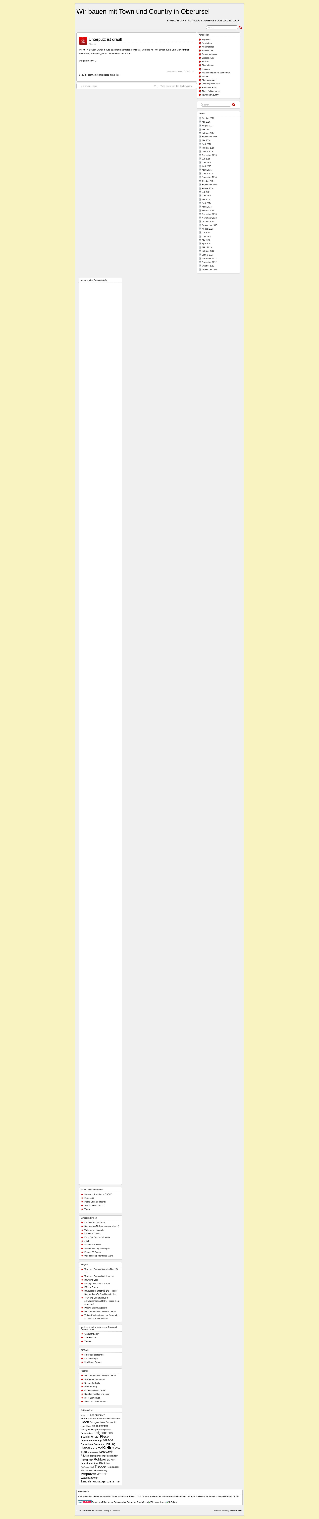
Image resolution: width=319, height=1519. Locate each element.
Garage (107, 1440)
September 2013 (209, 225)
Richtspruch (87, 1460)
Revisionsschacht (99, 1456)
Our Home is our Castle (95, 1390)
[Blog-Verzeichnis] (85, 1502)
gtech (86, 1241)
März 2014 (207, 207)
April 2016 (206, 144)
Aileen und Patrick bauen (95, 1401)
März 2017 (207, 129)
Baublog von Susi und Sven (96, 1394)
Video (87, 1209)
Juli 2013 (206, 232)
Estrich (85, 1436)
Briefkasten (114, 1418)
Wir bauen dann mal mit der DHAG (100, 1311)
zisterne (113, 1481)
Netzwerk (106, 1452)
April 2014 (206, 203)
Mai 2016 (206, 140)
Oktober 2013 (208, 221)
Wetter (101, 1474)
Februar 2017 (208, 133)
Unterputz (181, 71)
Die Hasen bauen (92, 1398)
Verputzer (190, 71)
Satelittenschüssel (90, 1463)
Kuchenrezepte (91, 1358)
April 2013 (206, 244)
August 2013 (207, 229)
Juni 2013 (206, 236)
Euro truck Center (92, 1234)
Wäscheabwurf (89, 1477)
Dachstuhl (111, 1422)
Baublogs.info (120, 1502)
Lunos (89, 1452)
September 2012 (209, 269)
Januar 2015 (207, 173)
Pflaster (85, 1455)
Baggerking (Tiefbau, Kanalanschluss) (101, 1226)
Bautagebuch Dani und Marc (97, 1283)
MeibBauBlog (90, 1387)
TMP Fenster (90, 1337)
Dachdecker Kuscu (93, 1245)
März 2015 (207, 170)
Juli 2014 (206, 192)
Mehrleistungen (209, 80)
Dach (85, 1422)
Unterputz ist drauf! (105, 39)
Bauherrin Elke (91, 1280)
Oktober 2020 (208, 118)
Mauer (95, 1452)
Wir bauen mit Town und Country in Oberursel (143, 11)
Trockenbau (112, 1467)
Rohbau (100, 1459)
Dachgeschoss (97, 1422)
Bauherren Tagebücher (137, 1502)
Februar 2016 (208, 148)
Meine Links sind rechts (95, 1202)
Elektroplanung (104, 1430)
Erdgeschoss (103, 1433)
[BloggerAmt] (156, 1502)
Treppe (87, 1341)
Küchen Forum (91, 1287)
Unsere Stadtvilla (92, 1383)
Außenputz (85, 1415)
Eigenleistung (208, 58)
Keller (108, 1447)
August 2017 (207, 126)
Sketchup (105, 1463)
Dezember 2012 (209, 258)
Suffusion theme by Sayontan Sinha (228, 1511)
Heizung (206, 69)
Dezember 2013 (209, 214)
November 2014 (209, 177)
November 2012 (209, 262)
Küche (205, 76)
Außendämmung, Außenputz (97, 1248)
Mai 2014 (206, 199)
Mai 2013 (206, 240)
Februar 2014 (208, 210)
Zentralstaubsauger (93, 1481)
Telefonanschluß (87, 1467)
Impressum (89, 1198)
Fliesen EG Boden (92, 1252)
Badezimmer (207, 50)
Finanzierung (208, 65)
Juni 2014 (206, 196)
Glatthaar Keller (91, 1334)
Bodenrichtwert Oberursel (94, 1418)
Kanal (85, 1448)
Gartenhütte (87, 1444)
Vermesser (87, 1470)
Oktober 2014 (208, 181)
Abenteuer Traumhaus (94, 1379)
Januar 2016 (207, 151)
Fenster (94, 1436)
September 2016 (209, 137)
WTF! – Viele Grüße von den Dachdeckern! (173, 86)
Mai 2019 (206, 122)
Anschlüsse (207, 43)
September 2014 (209, 185)
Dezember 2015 (209, 155)
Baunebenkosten (209, 54)
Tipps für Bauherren (211, 91)
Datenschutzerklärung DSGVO (98, 1194)
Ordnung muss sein (211, 84)
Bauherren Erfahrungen (102, 1502)
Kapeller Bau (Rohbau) (94, 1222)
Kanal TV (96, 1448)
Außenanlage (208, 47)
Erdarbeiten (87, 1433)
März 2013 (207, 247)
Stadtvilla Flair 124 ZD (94, 1205)
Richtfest (113, 1456)
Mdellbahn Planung (93, 1362)
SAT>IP (110, 1460)
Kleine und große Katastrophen (216, 73)
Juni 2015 (206, 162)
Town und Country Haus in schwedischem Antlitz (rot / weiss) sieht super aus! (101, 1301)
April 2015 (206, 166)
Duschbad (86, 1426)
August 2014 (207, 188)
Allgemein (92, 44)
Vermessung (100, 1470)
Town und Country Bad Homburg (99, 1276)
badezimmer (97, 1415)
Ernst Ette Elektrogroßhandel (97, 1237)
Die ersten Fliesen (89, 86)
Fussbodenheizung (91, 1440)
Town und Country (210, 95)
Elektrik (205, 61)
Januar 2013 (207, 255)
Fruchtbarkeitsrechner (94, 1355)
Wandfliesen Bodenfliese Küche (98, 1256)
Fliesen (105, 1436)
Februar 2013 (208, 251)
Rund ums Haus (209, 87)
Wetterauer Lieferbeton (94, 1230)
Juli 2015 (206, 159)
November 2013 (209, 218)
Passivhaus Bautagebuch (95, 1308)
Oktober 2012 (208, 266)
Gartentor (99, 1444)
